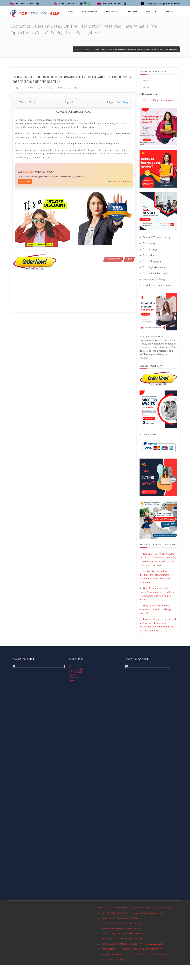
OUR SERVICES (75, 672)
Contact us (73, 678)
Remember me (149, 94)
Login (144, 101)
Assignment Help (76, 669)
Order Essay (65, 88)
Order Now (73, 675)
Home (71, 666)
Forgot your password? (165, 100)
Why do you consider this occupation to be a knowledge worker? (155, 609)
